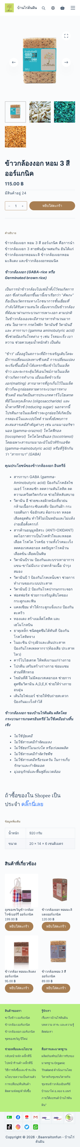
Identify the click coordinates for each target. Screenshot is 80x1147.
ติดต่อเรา (47, 1031)
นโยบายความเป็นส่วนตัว (20, 1077)
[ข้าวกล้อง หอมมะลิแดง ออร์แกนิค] (21, 952)
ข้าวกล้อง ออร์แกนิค (17, 1024)
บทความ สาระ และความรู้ (58, 1024)
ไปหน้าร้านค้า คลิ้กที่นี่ (19, 1063)
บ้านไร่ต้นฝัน (27, 8)
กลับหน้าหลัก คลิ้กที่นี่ (18, 1056)
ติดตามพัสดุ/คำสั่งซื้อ (18, 1091)
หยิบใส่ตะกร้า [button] (19, 926)
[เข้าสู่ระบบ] (53, 8)
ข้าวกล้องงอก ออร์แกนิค (20, 1031)
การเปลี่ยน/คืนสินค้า (17, 1084)
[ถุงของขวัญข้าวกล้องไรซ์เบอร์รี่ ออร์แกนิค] (21, 890)
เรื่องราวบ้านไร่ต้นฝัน (55, 1017)
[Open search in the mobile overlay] (43, 8)
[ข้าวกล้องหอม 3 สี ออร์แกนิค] (58, 952)
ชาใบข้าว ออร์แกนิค (17, 1017)
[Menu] (73, 8)
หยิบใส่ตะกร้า (52, 206)
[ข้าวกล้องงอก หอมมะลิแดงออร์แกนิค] (58, 890)
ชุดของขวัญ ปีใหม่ (16, 1039)
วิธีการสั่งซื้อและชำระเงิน (20, 1070)
